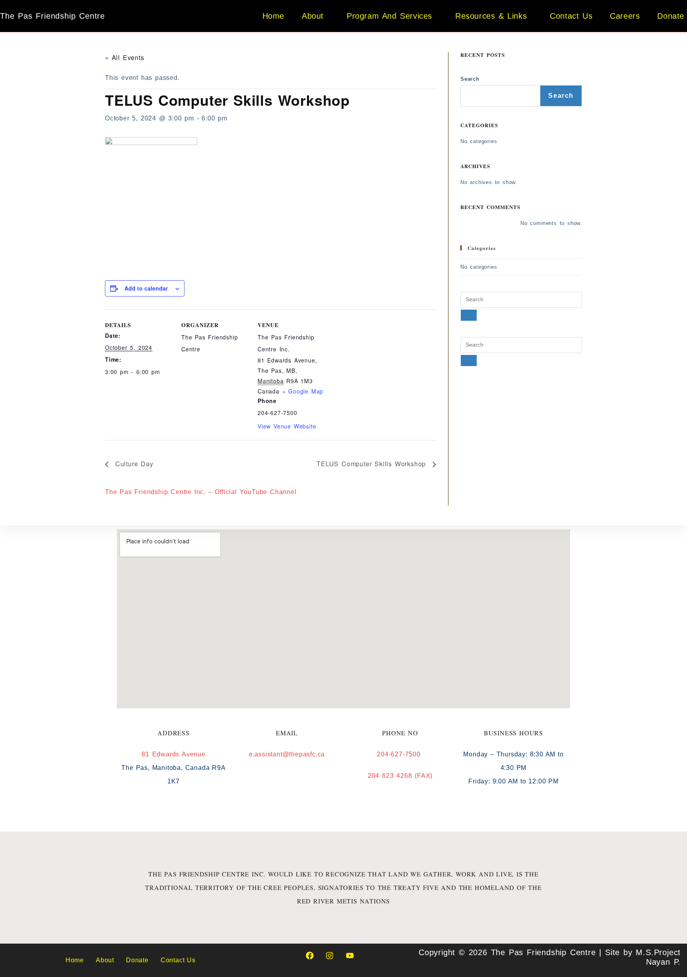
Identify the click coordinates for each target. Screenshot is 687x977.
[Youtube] (350, 955)
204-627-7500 (400, 754)
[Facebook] (310, 955)
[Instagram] (330, 955)
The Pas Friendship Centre (52, 16)
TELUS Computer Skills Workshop (372, 463)
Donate (137, 960)
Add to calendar (146, 288)
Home (75, 960)
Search (469, 79)
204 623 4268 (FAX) (400, 775)
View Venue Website (287, 426)
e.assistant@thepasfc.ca (287, 754)
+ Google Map (303, 391)
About (105, 960)
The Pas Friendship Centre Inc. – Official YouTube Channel (201, 491)
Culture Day (133, 463)
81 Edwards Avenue (174, 754)
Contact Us (178, 960)
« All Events (124, 57)
